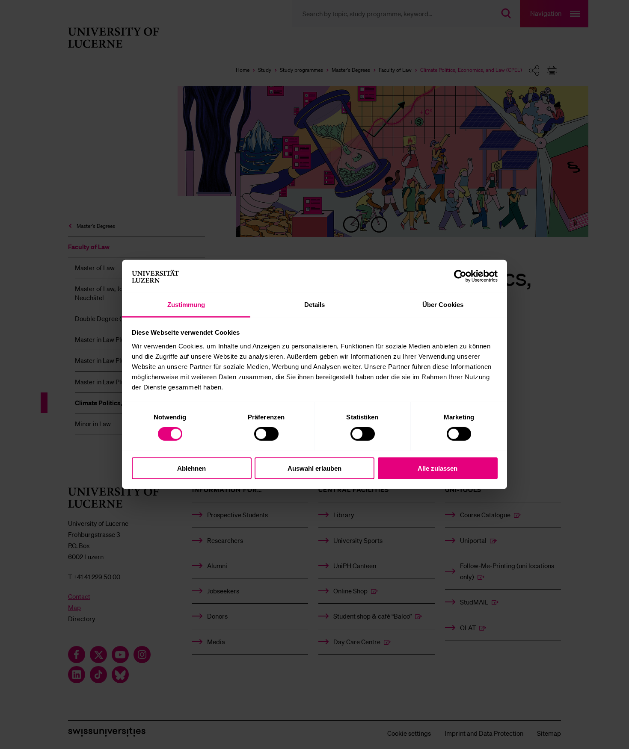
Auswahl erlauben (314, 468)
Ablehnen (191, 468)
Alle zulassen (437, 468)
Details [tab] (314, 304)
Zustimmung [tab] (186, 304)
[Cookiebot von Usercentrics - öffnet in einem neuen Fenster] (460, 276)
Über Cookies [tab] (442, 304)
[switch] (266, 434)
